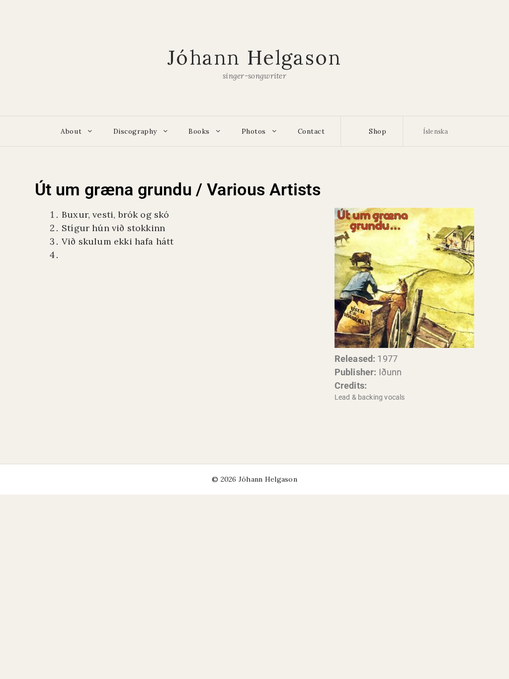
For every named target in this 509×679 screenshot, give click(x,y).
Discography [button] (135, 131)
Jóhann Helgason (254, 57)
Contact (311, 131)
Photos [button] (254, 131)
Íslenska (435, 131)
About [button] (71, 131)
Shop (377, 131)
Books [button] (199, 131)
